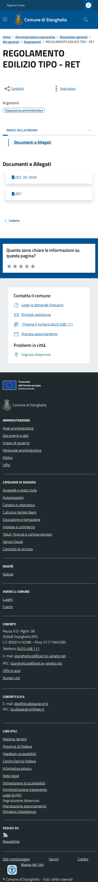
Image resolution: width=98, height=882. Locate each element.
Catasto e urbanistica (19, 505)
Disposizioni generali (74, 36)
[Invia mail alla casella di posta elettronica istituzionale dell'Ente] (40, 656)
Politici (8, 457)
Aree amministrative (18, 428)
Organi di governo (16, 443)
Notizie (8, 574)
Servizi (54, 859)
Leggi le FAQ (12, 795)
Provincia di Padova (17, 746)
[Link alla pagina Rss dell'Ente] (5, 835)
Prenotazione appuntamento (24, 806)
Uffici (6, 465)
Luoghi (8, 599)
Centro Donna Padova (19, 761)
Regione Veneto (16, 5)
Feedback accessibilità (19, 753)
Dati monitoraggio (16, 859)
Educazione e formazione (21, 519)
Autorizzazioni (13, 497)
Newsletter (11, 841)
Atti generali (11, 41)
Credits (83, 859)
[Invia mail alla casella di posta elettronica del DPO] (31, 703)
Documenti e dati (15, 435)
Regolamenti (32, 41)
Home (7, 36)
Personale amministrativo (22, 450)
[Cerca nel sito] (84, 19)
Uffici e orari (12, 670)
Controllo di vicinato (18, 549)
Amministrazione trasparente (35, 36)
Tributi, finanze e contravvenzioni (27, 534)
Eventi (8, 607)
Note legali (11, 775)
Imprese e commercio (19, 527)
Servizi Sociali (13, 541)
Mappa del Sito (32, 864)
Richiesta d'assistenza (19, 811)
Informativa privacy (17, 768)
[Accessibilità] (12, 870)
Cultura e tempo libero (19, 512)
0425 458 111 (28, 648)
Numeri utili (11, 678)
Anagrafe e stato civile (20, 490)
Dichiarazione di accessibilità (24, 783)
